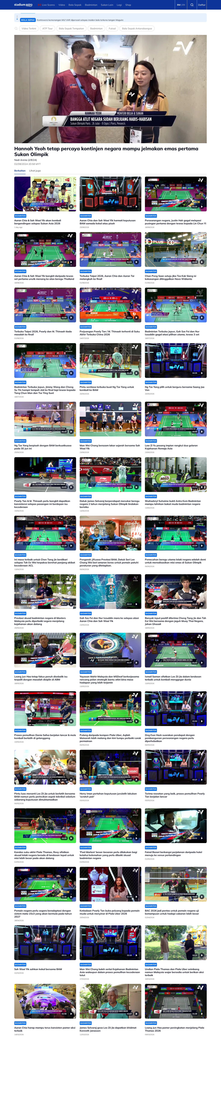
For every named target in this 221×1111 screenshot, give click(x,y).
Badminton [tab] (96, 28)
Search (192, 5)
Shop (128, 4)
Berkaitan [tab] (20, 170)
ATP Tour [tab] (47, 28)
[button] (17, 16)
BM (178, 4)
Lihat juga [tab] (35, 170)
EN (183, 4)
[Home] (23, 5)
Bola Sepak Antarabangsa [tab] (137, 28)
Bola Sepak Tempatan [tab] (71, 28)
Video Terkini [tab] (29, 28)
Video (61, 4)
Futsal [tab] (112, 28)
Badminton (91, 4)
